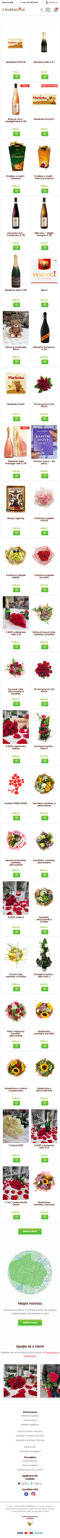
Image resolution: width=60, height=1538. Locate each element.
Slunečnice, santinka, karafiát (44, 1032)
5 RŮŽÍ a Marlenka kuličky (16, 747)
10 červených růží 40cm (44, 405)
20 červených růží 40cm (44, 690)
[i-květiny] (13, 9)
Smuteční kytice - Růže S (44, 747)
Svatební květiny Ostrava (30, 1435)
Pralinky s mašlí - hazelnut (16, 177)
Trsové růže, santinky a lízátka (16, 975)
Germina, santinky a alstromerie (44, 804)
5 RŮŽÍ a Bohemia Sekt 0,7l (44, 1146)
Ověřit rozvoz (30, 1322)
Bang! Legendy (15, 518)
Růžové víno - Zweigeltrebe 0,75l (15, 120)
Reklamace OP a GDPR (30, 1469)
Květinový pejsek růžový (44, 519)
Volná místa (30, 1420)
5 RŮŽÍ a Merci (16, 917)
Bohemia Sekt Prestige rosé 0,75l (16, 462)
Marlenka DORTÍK (16, 62)
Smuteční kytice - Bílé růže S (44, 975)
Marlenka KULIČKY (44, 119)
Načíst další (30, 1231)
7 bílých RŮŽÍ (16, 1145)
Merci (44, 290)
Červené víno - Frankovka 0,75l (16, 234)
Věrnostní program (30, 1451)
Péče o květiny (30, 1465)
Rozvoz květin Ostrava (30, 1431)
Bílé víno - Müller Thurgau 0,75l (44, 234)
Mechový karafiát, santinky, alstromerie (15, 862)
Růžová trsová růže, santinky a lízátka (44, 633)
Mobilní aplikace (30, 1424)
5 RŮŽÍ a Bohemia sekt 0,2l (16, 633)
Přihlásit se (53, 2)
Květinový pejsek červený (44, 576)
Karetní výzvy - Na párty (44, 462)
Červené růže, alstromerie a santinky (16, 691)
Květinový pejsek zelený (16, 576)
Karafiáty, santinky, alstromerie (44, 861)
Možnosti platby (30, 1415)
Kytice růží (30, 1446)
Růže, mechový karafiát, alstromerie (16, 1033)
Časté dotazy (30, 1461)
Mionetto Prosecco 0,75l (44, 348)
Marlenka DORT (16, 404)
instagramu (30, 1356)
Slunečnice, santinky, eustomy (44, 1203)
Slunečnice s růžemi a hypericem (16, 1089)
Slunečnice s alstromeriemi (44, 1089)
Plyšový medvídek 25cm (15, 348)
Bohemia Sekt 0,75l (16, 290)
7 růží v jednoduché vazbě (16, 1203)
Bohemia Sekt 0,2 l (44, 62)
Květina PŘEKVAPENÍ (15, 803)
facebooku (51, 1352)
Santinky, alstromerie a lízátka (44, 919)
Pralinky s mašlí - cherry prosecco (44, 177)
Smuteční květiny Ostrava (30, 1440)
